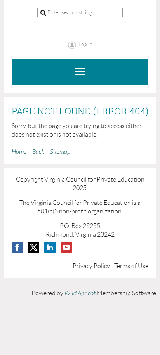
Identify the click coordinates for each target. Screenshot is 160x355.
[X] (33, 247)
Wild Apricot (80, 293)
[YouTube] (66, 247)
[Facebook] (17, 247)
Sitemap (60, 151)
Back (38, 151)
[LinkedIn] (50, 247)
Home (19, 151)
